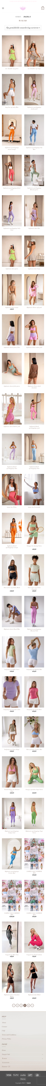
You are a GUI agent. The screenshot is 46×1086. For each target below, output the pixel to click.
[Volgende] (32, 1005)
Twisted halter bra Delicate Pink (12, 790)
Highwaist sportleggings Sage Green (34, 832)
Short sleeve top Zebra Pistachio (34, 588)
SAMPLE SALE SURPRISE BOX (34, 872)
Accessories (5, 1062)
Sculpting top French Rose (34, 709)
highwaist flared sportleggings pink (34, 427)
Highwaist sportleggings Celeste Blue (12, 872)
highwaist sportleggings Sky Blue (34, 148)
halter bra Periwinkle (34, 507)
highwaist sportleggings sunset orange (12, 148)
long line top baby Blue (12, 107)
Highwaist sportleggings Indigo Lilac (12, 832)
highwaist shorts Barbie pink (12, 426)
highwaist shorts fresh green (12, 386)
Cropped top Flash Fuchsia (34, 955)
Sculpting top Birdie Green (11, 669)
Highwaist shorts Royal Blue (12, 629)
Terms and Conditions (9, 1035)
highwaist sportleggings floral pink (11, 188)
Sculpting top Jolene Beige (11, 749)
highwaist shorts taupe (11, 307)
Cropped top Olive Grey (12, 955)
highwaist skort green (12, 269)
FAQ (3, 1031)
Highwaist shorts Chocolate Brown (12, 995)
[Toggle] (42, 1054)
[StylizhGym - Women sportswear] (22, 8)
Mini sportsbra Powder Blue (34, 749)
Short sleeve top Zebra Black (12, 587)
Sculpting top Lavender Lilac (11, 709)
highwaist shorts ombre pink (34, 347)
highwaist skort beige (34, 269)
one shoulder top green (11, 68)
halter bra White (12, 507)
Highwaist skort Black (34, 995)
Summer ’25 (6, 1066)
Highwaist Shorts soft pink (34, 307)
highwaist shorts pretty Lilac (12, 347)
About (4, 1022)
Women (18, 17)
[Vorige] (13, 1005)
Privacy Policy (6, 1039)
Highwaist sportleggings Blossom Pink (34, 630)
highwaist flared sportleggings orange (12, 546)
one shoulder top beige (34, 68)
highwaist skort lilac (34, 228)
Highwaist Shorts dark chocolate (34, 387)
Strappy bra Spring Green (34, 546)
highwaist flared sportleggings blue (34, 467)
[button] (3, 8)
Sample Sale (6, 1054)
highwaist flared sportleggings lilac (12, 467)
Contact (4, 1026)
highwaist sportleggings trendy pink (34, 108)
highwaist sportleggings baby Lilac (11, 229)
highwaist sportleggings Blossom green (34, 188)
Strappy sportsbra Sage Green (34, 789)
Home (4, 1050)
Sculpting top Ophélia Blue (34, 669)
